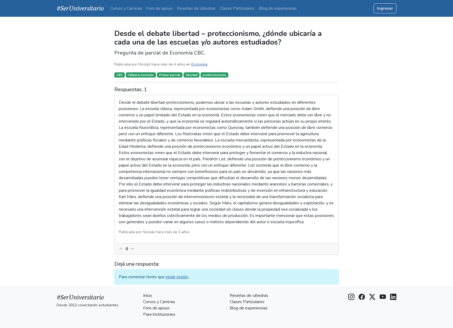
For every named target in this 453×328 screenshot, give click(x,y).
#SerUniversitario (80, 8)
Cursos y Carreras (126, 8)
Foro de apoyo (159, 8)
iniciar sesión (177, 277)
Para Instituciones (159, 314)
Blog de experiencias (278, 8)
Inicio (147, 295)
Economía (199, 64)
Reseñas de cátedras (196, 8)
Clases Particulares (237, 8)
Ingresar (385, 8)
